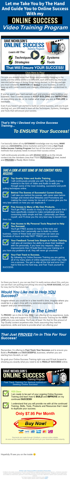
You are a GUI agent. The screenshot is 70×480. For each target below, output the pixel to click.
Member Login (22, 470)
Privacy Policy (47, 470)
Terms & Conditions (32, 470)
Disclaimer (40, 470)
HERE (46, 477)
